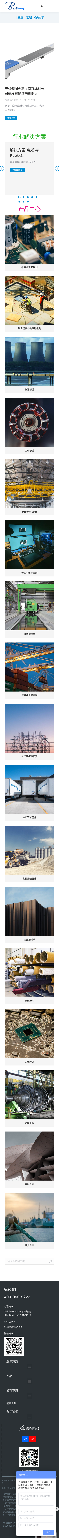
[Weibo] (32, 1439)
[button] (19, 197)
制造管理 (29, 389)
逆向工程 (29, 1123)
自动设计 (29, 1184)
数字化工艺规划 (29, 267)
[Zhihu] (25, 1439)
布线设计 (29, 1062)
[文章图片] (29, 239)
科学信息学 (29, 634)
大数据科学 (29, 939)
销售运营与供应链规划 (29, 328)
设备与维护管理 (29, 573)
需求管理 (29, 1000)
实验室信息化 (29, 878)
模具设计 (29, 1245)
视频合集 (11, 1403)
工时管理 (29, 450)
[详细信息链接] (29, 57)
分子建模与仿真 (29, 756)
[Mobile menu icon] (50, 6)
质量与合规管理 (29, 695)
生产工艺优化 (29, 817)
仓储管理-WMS (29, 511)
